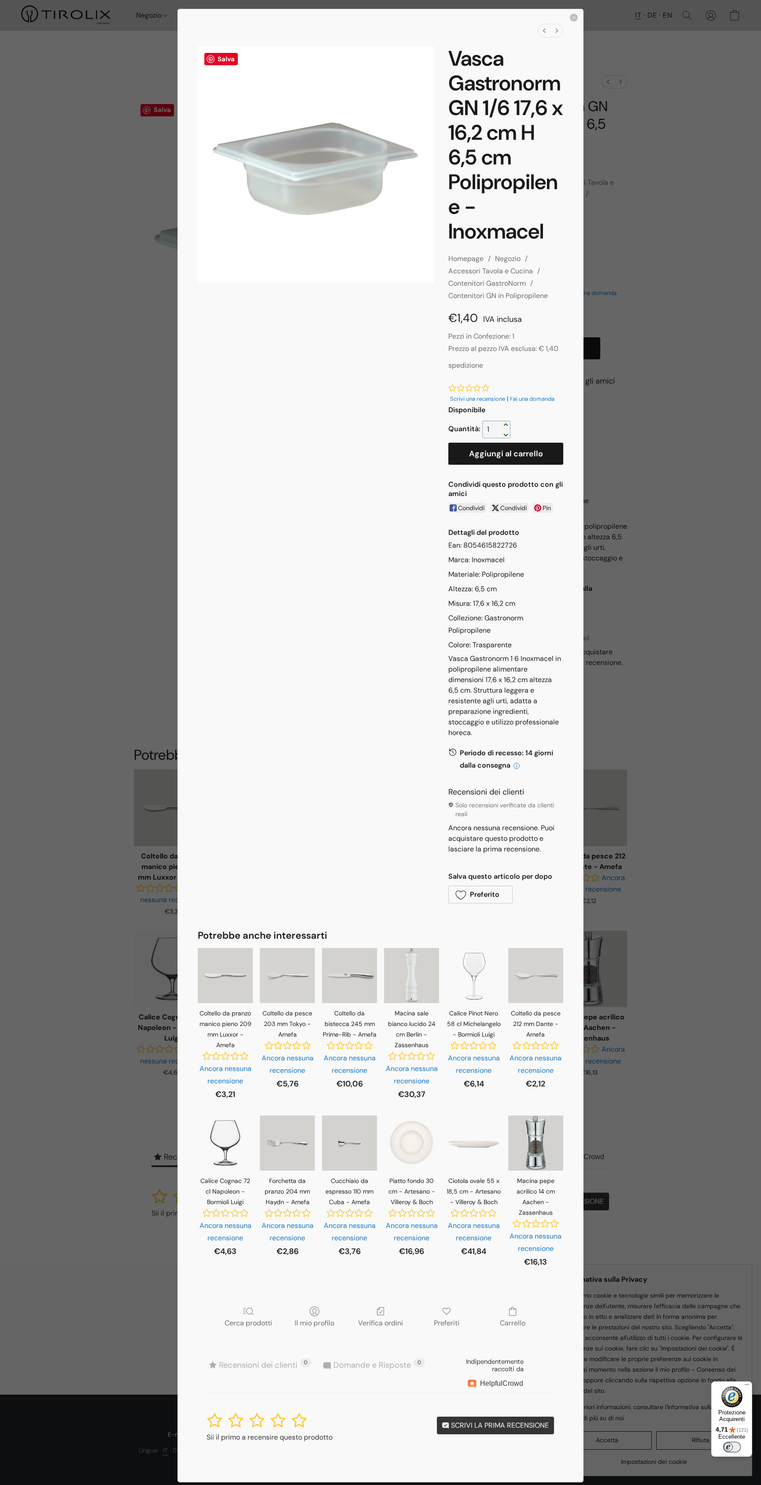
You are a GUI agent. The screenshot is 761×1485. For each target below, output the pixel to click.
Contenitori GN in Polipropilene (498, 295)
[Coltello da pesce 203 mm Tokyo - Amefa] (287, 975)
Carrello (512, 1322)
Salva (226, 59)
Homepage (466, 258)
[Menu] (747, 1386)
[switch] (732, 1447)
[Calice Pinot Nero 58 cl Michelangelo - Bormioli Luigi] (473, 975)
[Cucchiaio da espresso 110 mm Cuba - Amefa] (349, 1143)
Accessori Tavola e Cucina (490, 271)
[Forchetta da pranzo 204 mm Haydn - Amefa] (287, 1143)
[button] (480, 894)
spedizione (465, 365)
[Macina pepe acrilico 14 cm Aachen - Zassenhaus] (535, 1143)
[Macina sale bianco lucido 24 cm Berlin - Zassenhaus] (411, 975)
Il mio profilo (314, 1322)
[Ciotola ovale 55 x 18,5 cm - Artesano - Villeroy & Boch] (473, 1143)
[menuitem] (544, 30)
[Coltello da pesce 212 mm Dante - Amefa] (535, 975)
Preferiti (446, 1322)
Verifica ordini (380, 1322)
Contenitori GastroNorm (487, 283)
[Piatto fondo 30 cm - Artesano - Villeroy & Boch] (411, 1143)
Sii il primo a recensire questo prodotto (269, 1437)
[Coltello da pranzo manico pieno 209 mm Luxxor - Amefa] (225, 975)
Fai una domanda (532, 399)
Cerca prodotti (248, 1322)
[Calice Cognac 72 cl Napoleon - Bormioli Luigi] (225, 1143)
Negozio (508, 258)
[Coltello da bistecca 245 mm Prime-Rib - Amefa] (349, 975)
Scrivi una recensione (477, 399)
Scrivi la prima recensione (499, 1425)
